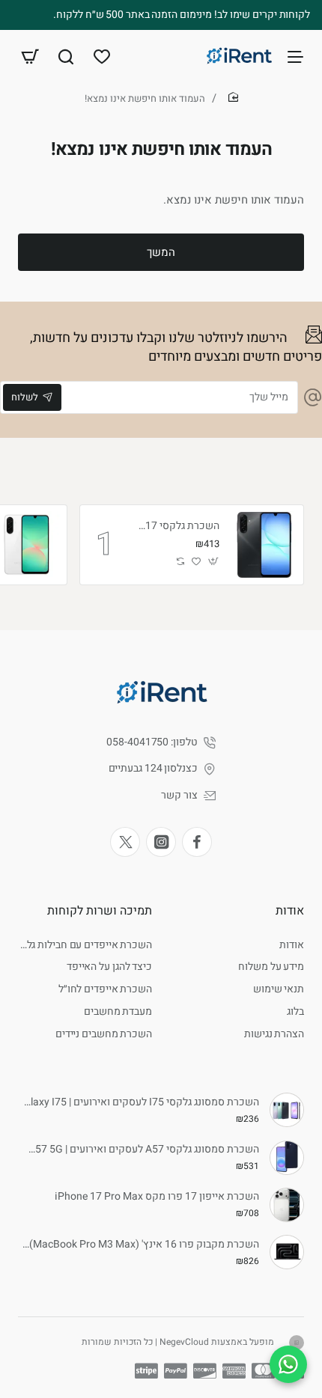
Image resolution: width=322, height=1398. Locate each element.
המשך (161, 252)
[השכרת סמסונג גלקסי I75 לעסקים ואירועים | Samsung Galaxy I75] (287, 1110)
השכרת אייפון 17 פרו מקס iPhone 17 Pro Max (157, 1197)
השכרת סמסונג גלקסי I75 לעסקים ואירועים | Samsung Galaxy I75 (140, 1103)
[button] (214, 561)
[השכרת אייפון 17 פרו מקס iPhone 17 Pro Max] (287, 1205)
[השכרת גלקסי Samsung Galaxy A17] (263, 545)
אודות (290, 911)
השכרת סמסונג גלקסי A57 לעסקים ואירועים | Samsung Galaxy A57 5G (140, 1150)
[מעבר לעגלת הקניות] (30, 56)
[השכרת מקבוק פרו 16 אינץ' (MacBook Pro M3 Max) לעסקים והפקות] (287, 1252)
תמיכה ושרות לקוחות (99, 911)
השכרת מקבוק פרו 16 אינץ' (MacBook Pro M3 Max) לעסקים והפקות (140, 1245)
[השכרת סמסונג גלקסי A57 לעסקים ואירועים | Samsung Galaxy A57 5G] (287, 1158)
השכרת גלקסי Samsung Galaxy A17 (176, 526)
